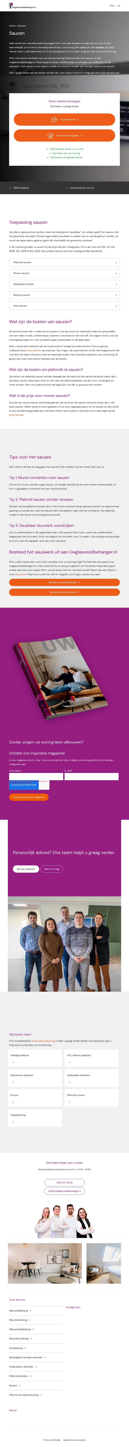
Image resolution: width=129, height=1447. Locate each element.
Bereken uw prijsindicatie (63, 582)
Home (12, 25)
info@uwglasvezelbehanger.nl (64, 1191)
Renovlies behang (19, 1338)
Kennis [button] (13, 1410)
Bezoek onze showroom (63, 592)
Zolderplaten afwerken (21, 1366)
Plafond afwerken (18, 1376)
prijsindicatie (107, 72)
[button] (118, 6)
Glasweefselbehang (20, 1329)
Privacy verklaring (51, 1440)
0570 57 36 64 (64, 1182)
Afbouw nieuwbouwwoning (24, 1394)
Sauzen (13, 1385)
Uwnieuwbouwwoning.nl (44, 1041)
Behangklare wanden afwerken (26, 1357)
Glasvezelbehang (18, 1310)
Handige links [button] (73, 1307)
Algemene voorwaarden (74, 1440)
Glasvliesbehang (18, 1320)
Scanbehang (16, 1348)
